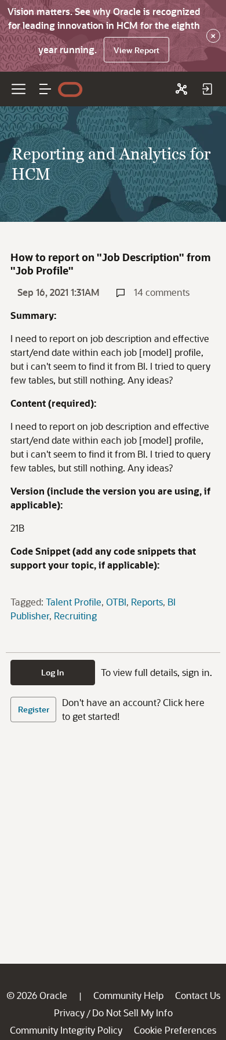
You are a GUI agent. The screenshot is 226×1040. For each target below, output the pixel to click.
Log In (52, 672)
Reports (147, 602)
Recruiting (75, 616)
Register (33, 709)
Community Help (128, 995)
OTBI (116, 602)
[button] (45, 89)
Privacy (69, 1012)
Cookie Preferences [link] (175, 1030)
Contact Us (197, 995)
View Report (136, 49)
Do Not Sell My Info (132, 1012)
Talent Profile (73, 602)
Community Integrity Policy (66, 1030)
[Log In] (207, 89)
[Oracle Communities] (181, 89)
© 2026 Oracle (36, 995)
